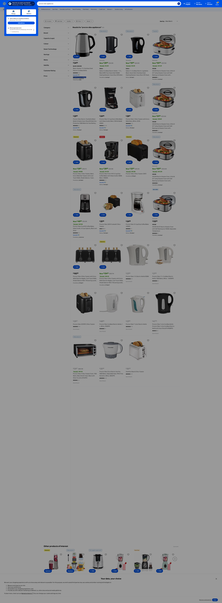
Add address (21, 23)
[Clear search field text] (175, 3)
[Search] (178, 3)
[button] (198, 3)
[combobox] (109, 3)
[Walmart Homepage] (4, 3)
